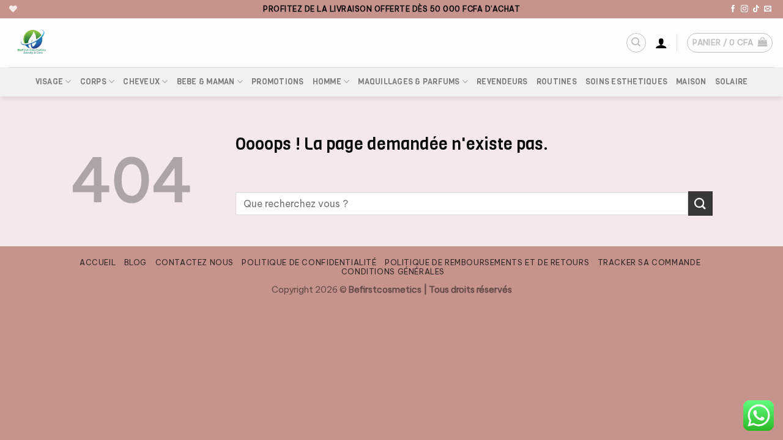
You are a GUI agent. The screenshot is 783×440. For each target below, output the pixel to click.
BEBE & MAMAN (206, 81)
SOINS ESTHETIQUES (626, 81)
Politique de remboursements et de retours (487, 262)
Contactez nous (194, 262)
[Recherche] (636, 43)
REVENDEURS (502, 81)
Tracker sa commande (649, 262)
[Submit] (700, 203)
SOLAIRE (731, 81)
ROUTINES (556, 81)
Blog (135, 262)
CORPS (93, 81)
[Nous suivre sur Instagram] (744, 9)
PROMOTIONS (277, 81)
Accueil (98, 262)
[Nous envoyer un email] (767, 9)
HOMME (327, 81)
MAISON (691, 81)
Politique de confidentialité (309, 262)
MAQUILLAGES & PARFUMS (408, 81)
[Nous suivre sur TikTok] (756, 9)
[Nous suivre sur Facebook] (733, 9)
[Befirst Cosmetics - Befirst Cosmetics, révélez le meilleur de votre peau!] (88, 42)
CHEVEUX (141, 81)
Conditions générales (393, 271)
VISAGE (49, 81)
